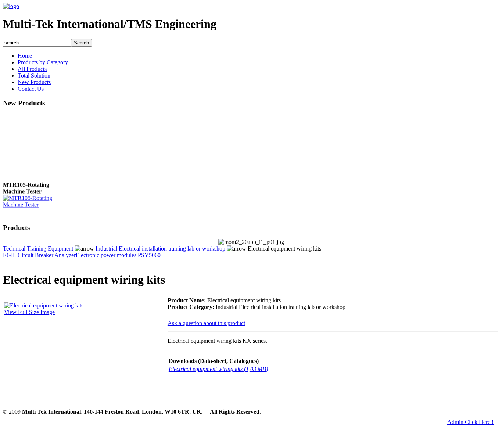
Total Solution (34, 75)
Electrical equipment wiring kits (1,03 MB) (218, 369)
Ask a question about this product (206, 323)
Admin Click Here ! (470, 422)
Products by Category (43, 62)
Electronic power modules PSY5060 (118, 255)
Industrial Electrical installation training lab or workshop (160, 248)
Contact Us (31, 89)
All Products (32, 69)
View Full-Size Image (29, 312)
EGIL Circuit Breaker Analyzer (39, 255)
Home (25, 56)
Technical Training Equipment (38, 248)
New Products (34, 82)
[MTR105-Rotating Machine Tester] (32, 204)
